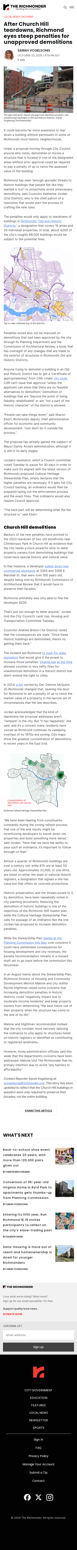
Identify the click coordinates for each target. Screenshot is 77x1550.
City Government (38, 1390)
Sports (38, 1428)
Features (38, 1405)
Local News (12, 17)
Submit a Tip (38, 1472)
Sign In (38, 1439)
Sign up (38, 1347)
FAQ (39, 1448)
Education (38, 1398)
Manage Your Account (38, 1464)
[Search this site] (65, 7)
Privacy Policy (39, 1456)
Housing (27, 17)
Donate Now (12, 1314)
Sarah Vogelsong (34, 50)
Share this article (38, 1111)
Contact (38, 1481)
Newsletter (38, 1420)
